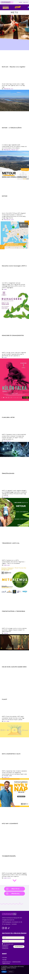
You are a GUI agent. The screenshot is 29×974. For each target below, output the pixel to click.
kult (5, 441)
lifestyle (13, 149)
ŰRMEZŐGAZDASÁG (8, 473)
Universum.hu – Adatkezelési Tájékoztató (11, 962)
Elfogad (4, 971)
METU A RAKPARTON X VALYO (11, 754)
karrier (9, 878)
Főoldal (4, 957)
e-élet (5, 289)
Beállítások (11, 971)
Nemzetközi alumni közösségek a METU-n (14, 266)
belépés (20, 2)
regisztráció (25, 2)
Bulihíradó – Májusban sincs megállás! (13, 66)
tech (7, 497)
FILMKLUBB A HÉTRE (8, 417)
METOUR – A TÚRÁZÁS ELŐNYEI (12, 127)
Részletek (3, 969)
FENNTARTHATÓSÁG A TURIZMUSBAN (13, 611)
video (7, 721)
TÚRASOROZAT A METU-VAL (10, 543)
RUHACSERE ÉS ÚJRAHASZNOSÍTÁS (13, 335)
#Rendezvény (7, 88)
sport (17, 149)
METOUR (4, 196)
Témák (4, 960)
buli (12, 88)
